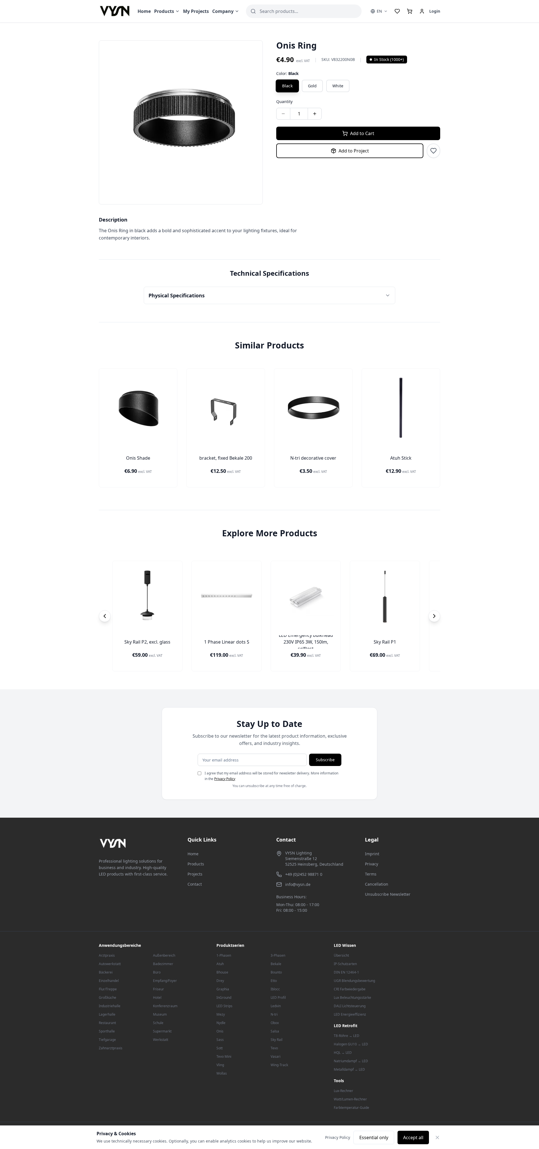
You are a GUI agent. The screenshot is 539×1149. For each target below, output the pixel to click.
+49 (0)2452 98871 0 (303, 874)
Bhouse (222, 972)
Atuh (220, 963)
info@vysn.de (297, 884)
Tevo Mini (223, 1056)
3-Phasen (278, 955)
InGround (223, 997)
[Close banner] (437, 1137)
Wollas (221, 1073)
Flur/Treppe (108, 989)
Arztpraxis (107, 955)
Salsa (275, 1031)
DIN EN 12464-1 (346, 972)
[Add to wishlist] (433, 150)
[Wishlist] (397, 11)
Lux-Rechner (343, 1090)
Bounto (276, 972)
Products (164, 11)
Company (223, 11)
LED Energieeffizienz (350, 1014)
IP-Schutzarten (345, 963)
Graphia (222, 989)
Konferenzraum (165, 1006)
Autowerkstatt (110, 963)
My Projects (196, 11)
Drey (220, 980)
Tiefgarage (107, 1039)
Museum (160, 1014)
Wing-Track (279, 1065)
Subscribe (325, 759)
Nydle (220, 1022)
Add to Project (354, 151)
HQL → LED (343, 1052)
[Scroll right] (434, 616)
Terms (370, 874)
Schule (158, 1022)
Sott (219, 1048)
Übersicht (341, 955)
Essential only (373, 1137)
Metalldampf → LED (349, 1069)
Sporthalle (107, 1031)
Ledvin (276, 1006)
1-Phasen (223, 955)
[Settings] (422, 11)
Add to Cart (362, 133)
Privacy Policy (224, 778)
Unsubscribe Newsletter (387, 894)
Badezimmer (163, 963)
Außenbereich (164, 955)
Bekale (276, 963)
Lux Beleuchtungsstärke (352, 997)
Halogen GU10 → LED (351, 1044)
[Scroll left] (105, 616)
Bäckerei (106, 972)
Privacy (371, 864)
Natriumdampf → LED (351, 1061)
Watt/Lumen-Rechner (350, 1099)
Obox (275, 1022)
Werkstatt (160, 1039)
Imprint (372, 853)
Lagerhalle (107, 1014)
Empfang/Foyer (165, 980)
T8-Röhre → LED (346, 1035)
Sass (220, 1039)
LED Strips (224, 1006)
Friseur (158, 989)
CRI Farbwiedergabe (350, 989)
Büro (157, 972)
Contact (195, 884)
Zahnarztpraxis (110, 1048)
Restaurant (107, 1022)
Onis (219, 1031)
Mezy (220, 1014)
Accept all (413, 1137)
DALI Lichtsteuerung (350, 1006)
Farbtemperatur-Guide (351, 1107)
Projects (195, 874)
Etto (274, 980)
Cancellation (376, 884)
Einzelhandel (109, 980)
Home (144, 11)
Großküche (107, 997)
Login (434, 11)
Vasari (275, 1056)
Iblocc (275, 989)
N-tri (274, 1014)
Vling (220, 1065)
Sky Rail (276, 1039)
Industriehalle (109, 1006)
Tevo (274, 1048)
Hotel (157, 997)
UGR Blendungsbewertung (354, 980)
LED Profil (278, 997)
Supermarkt (162, 1031)
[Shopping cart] (410, 11)
